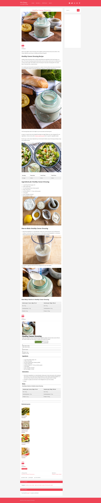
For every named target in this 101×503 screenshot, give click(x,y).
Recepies (31, 477)
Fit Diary (23, 3)
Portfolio (44, 3)
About (50, 3)
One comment (37, 477)
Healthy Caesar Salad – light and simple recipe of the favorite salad (39, 485)
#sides (26, 468)
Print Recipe (38, 341)
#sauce (23, 468)
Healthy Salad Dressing (39, 136)
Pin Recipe (45, 341)
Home (33, 3)
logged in (29, 493)
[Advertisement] (73, 31)
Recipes (38, 3)
